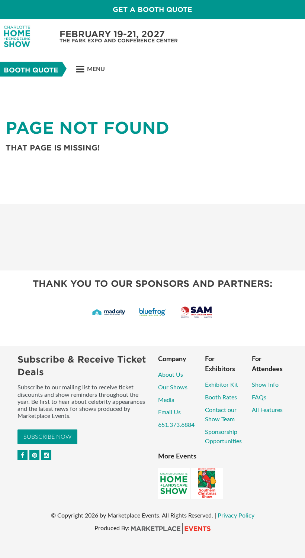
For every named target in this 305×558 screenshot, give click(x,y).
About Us (170, 375)
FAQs (259, 397)
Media (166, 400)
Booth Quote (31, 70)
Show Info (265, 385)
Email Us (169, 412)
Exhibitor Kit (221, 385)
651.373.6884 (176, 425)
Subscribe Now (47, 437)
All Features (267, 410)
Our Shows (172, 387)
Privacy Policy (236, 516)
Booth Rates (221, 397)
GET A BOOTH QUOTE (152, 9)
